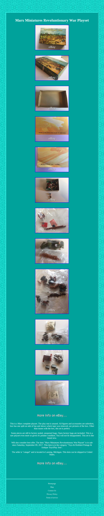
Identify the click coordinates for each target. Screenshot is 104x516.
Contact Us (52, 491)
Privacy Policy (52, 494)
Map (52, 487)
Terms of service (52, 498)
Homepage (52, 484)
